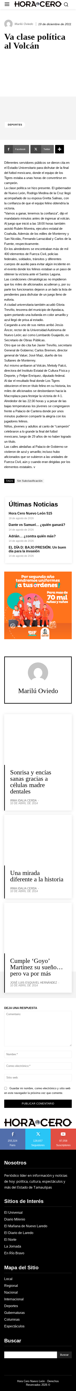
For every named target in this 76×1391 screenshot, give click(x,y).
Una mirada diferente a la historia (36, 876)
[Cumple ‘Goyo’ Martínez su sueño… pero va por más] (38, 928)
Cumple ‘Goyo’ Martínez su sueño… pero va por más (36, 967)
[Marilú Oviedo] (9, 24)
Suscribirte (63, 1130)
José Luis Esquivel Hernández (33, 982)
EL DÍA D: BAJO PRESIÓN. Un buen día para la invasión (37, 549)
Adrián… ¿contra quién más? (32, 536)
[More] (59, 149)
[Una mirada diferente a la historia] (38, 840)
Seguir (38, 1130)
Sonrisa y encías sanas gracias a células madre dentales (30, 782)
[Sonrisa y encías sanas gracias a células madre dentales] (38, 739)
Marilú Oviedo (24, 24)
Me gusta (12, 1130)
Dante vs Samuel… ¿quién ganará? (37, 525)
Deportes (15, 124)
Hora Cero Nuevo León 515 (30, 513)
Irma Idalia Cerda (23, 800)
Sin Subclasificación (29, 480)
